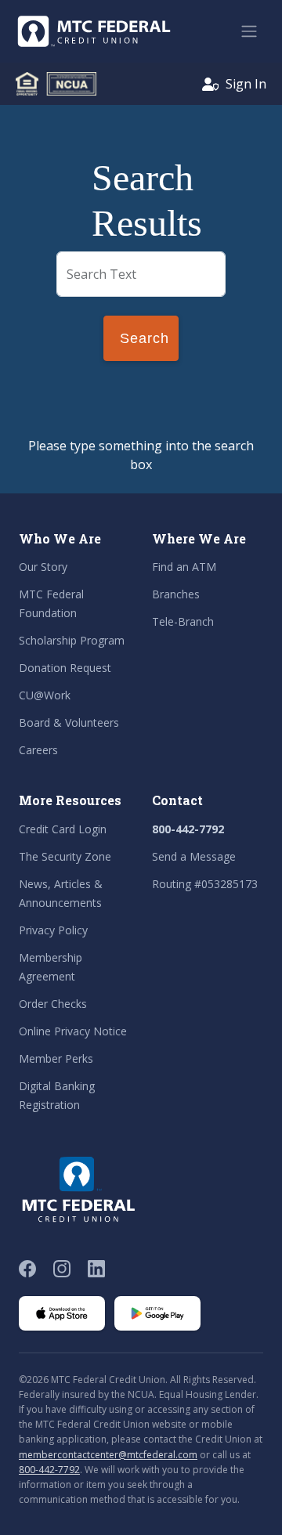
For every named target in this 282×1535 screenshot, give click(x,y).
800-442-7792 (188, 829)
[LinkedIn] (96, 1268)
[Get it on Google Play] (157, 1313)
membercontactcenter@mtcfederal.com (108, 1454)
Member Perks (56, 1058)
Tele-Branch (183, 621)
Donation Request (65, 667)
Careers (38, 749)
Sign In (246, 83)
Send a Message (194, 856)
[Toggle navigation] (249, 31)
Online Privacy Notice (73, 1031)
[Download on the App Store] (62, 1313)
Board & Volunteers (69, 722)
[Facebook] (27, 1268)
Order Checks (53, 1003)
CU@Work (44, 695)
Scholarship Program (72, 640)
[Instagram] (61, 1268)
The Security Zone (65, 856)
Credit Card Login (63, 829)
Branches (176, 594)
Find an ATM (184, 566)
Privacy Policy (53, 930)
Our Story (43, 566)
